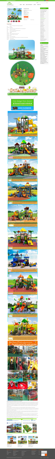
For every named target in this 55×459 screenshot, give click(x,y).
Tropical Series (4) (42, 25)
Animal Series (23, 454)
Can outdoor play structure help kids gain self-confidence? (44, 53)
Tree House (14, 455)
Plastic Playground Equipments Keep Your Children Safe (44, 63)
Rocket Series (23, 453)
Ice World (23, 455)
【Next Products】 (32, 19)
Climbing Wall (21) (42, 36)
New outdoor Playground (15, 451)
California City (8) (42, 12)
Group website (33, 452)
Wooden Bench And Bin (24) (43, 39)
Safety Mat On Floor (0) (42, 40)
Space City (14, 453)
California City (14, 452)
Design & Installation (9, 452)
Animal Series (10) (42, 19)
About (7, 451)
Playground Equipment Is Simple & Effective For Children (44, 55)
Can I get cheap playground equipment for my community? (43, 61)
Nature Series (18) (42, 14)
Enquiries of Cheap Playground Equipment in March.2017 (43, 57)
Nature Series (23, 452)
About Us (41, 457)
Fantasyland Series (15, 454)
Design (35, 4)
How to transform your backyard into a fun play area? (44, 47)
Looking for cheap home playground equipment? (44, 45)
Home (21, 4)
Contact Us (39, 4)
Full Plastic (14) (42, 32)
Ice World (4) (41, 22)
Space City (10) (42, 15)
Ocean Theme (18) (42, 29)
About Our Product (29, 4)
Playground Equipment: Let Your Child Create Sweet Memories (43, 59)
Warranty (8, 453)
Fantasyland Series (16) (42, 18)
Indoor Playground (33, 453)
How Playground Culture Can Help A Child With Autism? (44, 51)
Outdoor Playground (34, 451)
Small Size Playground (24, 451)
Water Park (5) (42, 26)
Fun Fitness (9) (42, 33)
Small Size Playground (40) (43, 11)
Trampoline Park (33, 454)
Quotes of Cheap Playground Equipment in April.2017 (43, 49)
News (24, 4)
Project (7, 454)
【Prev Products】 (25, 19)
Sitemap (47, 457)
